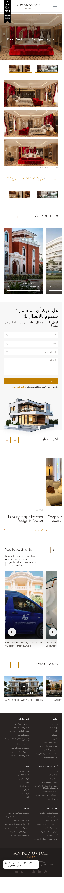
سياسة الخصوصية (19, 387)
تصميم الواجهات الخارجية (19, 731)
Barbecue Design (50, 792)
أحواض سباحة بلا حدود (49, 832)
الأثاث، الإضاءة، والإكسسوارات (17, 824)
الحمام (26, 790)
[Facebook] (28, 871)
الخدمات (26, 808)
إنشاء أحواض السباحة (49, 828)
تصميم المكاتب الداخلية (20, 752)
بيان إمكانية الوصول (50, 757)
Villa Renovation (22, 744)
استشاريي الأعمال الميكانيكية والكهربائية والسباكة (46, 787)
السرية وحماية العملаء (49, 746)
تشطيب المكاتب (51, 779)
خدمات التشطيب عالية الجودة (17, 817)
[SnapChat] (33, 871)
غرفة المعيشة (23, 794)
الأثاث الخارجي (23, 775)
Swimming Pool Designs (47, 824)
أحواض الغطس (52, 835)
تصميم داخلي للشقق (21, 728)
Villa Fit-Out (53, 771)
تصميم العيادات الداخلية (20, 756)
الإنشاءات (54, 728)
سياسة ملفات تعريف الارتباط (47, 754)
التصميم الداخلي (23, 719)
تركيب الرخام (53, 799)
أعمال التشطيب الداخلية (48, 767)
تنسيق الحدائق (52, 808)
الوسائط (55, 735)
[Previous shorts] (46, 550)
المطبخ (26, 797)
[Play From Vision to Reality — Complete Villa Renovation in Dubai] (24, 605)
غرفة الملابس (24, 779)
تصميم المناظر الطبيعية (49, 813)
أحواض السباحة (52, 820)
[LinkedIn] (39, 871)
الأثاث (27, 767)
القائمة (55, 719)
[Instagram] (22, 871)
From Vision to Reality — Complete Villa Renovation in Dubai (23, 644)
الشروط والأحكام (51, 750)
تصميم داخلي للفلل (22, 724)
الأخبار (55, 731)
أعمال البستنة (52, 817)
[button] (8, 217)
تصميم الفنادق (23, 735)
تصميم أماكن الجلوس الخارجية (46, 795)
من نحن (55, 724)
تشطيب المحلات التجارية (48, 782)
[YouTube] (16, 871)
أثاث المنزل (24, 771)
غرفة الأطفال (24, 786)
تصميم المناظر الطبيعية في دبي (17, 828)
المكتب (26, 782)
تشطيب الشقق (52, 775)
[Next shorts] (53, 550)
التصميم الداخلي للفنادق (20, 835)
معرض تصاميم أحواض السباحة (46, 839)
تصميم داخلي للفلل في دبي (18, 813)
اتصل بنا (55, 739)
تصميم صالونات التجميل (20, 748)
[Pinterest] (45, 871)
